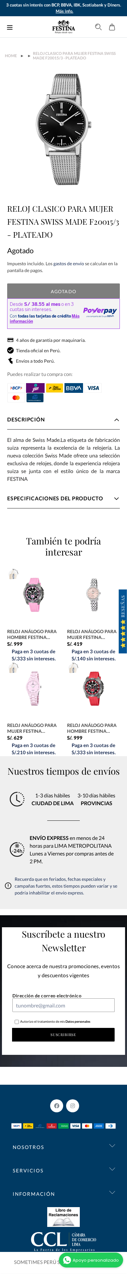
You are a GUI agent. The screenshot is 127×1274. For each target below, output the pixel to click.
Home (11, 56)
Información (34, 1194)
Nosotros (28, 1147)
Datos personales (77, 1021)
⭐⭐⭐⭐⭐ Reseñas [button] (123, 621)
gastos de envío (68, 263)
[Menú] (9, 27)
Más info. (64, 11)
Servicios (28, 1170)
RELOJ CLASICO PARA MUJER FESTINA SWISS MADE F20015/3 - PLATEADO (74, 55)
